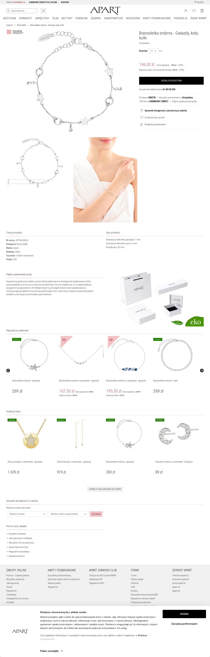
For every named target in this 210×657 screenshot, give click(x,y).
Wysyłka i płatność (15, 579)
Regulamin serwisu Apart (143, 598)
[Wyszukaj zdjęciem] (43, 10)
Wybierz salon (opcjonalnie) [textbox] (64, 514)
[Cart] (202, 10)
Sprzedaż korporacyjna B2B (144, 594)
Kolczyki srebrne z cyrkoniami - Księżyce (174, 461)
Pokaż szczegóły (49, 651)
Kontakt (10, 602)
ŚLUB (55, 18)
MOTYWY (66, 18)
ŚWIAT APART (198, 18)
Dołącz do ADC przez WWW (102, 575)
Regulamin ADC (96, 583)
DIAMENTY (25, 18)
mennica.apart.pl (180, 575)
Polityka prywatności (141, 602)
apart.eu (176, 591)
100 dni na (153, 101)
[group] (34, 370)
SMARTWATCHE (113, 18)
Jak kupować (12, 583)
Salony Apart (137, 579)
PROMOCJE (180, 18)
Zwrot (9, 587)
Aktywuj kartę (54, 583)
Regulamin (11, 591)
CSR (133, 587)
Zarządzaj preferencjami (184, 623)
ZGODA (184, 614)
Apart (16, 248)
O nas (134, 575)
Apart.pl (9, 25)
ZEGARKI (96, 18)
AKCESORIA (133, 18)
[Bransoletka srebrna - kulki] (175, 355)
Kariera (134, 591)
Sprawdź (96, 514)
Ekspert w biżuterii (17, 534)
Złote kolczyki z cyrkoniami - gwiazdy (74, 461)
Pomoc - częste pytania (17, 575)
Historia (135, 583)
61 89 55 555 (169, 89)
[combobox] (153, 51)
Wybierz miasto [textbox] (17, 514)
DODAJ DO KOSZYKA (171, 80)
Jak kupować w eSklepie (20, 538)
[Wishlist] (194, 10)
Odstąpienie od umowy (17, 598)
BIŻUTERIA (9, 18)
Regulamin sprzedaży (19, 551)
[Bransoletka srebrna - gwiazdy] (34, 355)
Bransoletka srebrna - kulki (165, 380)
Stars (17, 252)
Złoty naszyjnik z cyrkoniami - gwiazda (25, 461)
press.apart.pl (179, 583)
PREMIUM (81, 18)
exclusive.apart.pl (180, 579)
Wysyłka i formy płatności (21, 542)
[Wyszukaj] (9, 11)
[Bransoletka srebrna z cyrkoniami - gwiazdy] (81, 355)
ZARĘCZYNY (42, 18)
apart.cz (176, 587)
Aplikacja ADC (96, 579)
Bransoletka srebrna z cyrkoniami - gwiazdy (79, 380)
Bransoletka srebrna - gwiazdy (26, 380)
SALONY (200, 2)
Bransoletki (21, 25)
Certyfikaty (11, 594)
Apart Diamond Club (18, 547)
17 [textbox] (151, 51)
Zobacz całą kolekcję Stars (105, 489)
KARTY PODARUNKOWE (157, 18)
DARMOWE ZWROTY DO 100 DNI (43, 2)
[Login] (185, 10)
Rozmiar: (143, 51)
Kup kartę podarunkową (59, 575)
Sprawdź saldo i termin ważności (64, 579)
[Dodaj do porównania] (140, 124)
